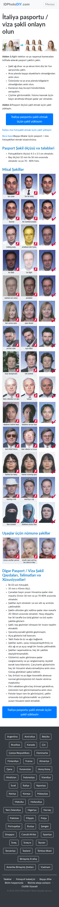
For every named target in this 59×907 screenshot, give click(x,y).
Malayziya (42, 794)
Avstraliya (30, 736)
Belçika (45, 736)
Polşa (44, 818)
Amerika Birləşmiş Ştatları (20, 867)
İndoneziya (29, 777)
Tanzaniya (10, 851)
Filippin (30, 818)
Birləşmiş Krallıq (28, 859)
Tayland (26, 851)
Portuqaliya (14, 826)
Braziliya (15, 745)
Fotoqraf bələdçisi (25, 879)
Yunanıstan (25, 769)
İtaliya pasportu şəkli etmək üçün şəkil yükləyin (29, 119)
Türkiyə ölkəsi (44, 851)
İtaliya (26, 785)
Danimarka (42, 753)
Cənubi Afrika (28, 834)
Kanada (31, 745)
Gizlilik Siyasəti (30, 886)
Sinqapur (10, 834)
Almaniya (44, 761)
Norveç (47, 810)
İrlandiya (46, 777)
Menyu (50, 4)
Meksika (19, 802)
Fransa (28, 761)
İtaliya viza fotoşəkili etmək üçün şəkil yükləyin (26, 130)
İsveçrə (27, 842)
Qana (9, 769)
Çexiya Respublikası (19, 753)
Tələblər (7, 879)
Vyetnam (45, 867)
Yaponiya (41, 785)
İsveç (14, 842)
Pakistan (14, 818)
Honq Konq (44, 769)
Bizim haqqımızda (14, 883)
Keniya (12, 794)
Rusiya (30, 826)
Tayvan (41, 842)
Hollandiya (36, 802)
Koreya (26, 794)
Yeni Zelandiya (13, 810)
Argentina (12, 736)
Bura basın (7, 136)
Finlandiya (13, 761)
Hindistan (11, 777)
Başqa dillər (45, 879)
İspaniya (47, 834)
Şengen (45, 826)
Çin (44, 745)
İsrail (13, 785)
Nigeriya (32, 810)
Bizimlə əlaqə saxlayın (39, 883)
